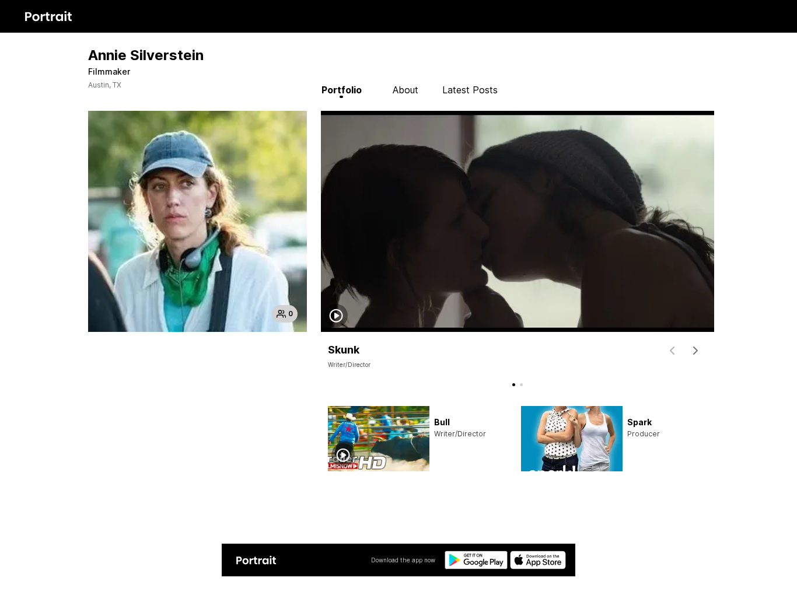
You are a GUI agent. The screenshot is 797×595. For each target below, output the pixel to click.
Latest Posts (470, 90)
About (405, 90)
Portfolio (341, 90)
